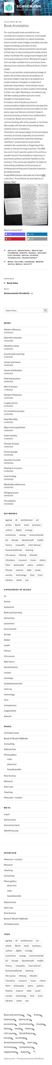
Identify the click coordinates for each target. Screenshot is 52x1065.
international (34, 545)
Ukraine (9, 580)
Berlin (18, 525)
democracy (9, 618)
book (10, 262)
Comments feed (11, 825)
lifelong (22, 555)
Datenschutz (10, 749)
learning (30, 262)
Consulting (9, 744)
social (37, 570)
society (28, 264)
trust (40, 575)
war (27, 580)
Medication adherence (14, 484)
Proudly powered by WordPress (30, 1058)
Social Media (15, 264)
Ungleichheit (10, 711)
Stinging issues (11, 493)
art (37, 520)
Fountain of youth (12, 460)
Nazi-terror (9, 662)
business (36, 525)
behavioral (24, 250)
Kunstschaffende (13, 550)
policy (30, 565)
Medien (39, 262)
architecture (27, 520)
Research (8, 781)
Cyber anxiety (10, 435)
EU (6, 540)
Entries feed (10, 820)
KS (20, 22)
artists (8, 525)
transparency (30, 258)
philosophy (19, 565)
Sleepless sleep (11, 346)
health (40, 540)
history (8, 545)
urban (19, 580)
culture (19, 262)
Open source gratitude (14, 427)
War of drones (10, 387)
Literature (10, 560)
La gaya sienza (10, 403)
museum (23, 560)
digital (19, 530)
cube (9, 759)
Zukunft (7, 716)
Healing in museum (13, 468)
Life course (14, 255)
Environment (10, 629)
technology (14, 258)
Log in (7, 814)
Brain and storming (13, 612)
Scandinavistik (14, 769)
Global (33, 253)
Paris (7, 565)
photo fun (11, 764)
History (42, 253)
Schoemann (29, 6)
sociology (8, 678)
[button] (15, 234)
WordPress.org (11, 831)
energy (22, 535)
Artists (12, 250)
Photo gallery (10, 755)
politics (40, 565)
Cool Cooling (10, 476)
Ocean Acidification (13, 370)
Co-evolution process (14, 411)
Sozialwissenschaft (13, 683)
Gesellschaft (28, 540)
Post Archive (10, 776)
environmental (36, 535)
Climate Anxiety (11, 444)
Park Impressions (12, 378)
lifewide (33, 555)
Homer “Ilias (9, 182)
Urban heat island (12, 362)
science (19, 570)
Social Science (30, 255)
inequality (20, 545)
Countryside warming (14, 354)
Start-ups (8, 787)
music (33, 560)
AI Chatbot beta (11, 733)
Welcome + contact (13, 797)
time (32, 575)
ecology (29, 530)
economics (10, 535)
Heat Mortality (11, 419)
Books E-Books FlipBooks (16, 738)
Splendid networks (13, 338)
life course (10, 555)
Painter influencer (12, 329)
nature (43, 560)
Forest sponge (11, 452)
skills (29, 570)
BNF (43, 175)
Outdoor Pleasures (13, 395)
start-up (8, 689)
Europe (23, 253)
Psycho (8, 570)
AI (16, 520)
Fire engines (10, 501)
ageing (8, 520)
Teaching (8, 792)
